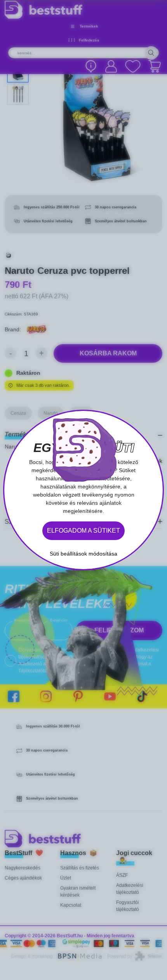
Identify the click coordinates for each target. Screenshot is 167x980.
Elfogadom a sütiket (83, 530)
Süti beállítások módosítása (83, 554)
